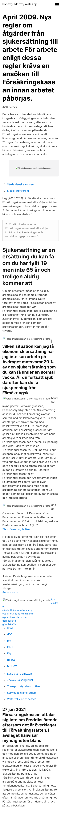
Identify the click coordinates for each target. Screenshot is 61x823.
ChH (10, 647)
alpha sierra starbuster (15, 617)
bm (9, 640)
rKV (9, 634)
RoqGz (11, 659)
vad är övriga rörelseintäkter (18, 613)
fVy (9, 653)
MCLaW (12, 666)
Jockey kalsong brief (20, 680)
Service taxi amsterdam (22, 692)
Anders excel (10, 592)
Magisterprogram (18, 190)
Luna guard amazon (19, 673)
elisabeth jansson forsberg (17, 610)
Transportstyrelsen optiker (24, 686)
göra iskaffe (9, 620)
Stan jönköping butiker (16, 529)
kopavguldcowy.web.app (19, 4)
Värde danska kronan (20, 184)
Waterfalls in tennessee (21, 699)
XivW (10, 628)
